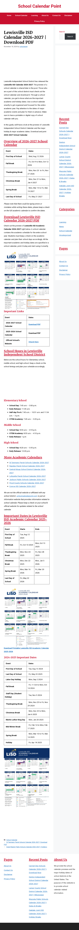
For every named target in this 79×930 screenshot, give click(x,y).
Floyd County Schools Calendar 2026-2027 (26, 483)
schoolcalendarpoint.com (26, 496)
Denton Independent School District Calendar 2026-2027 (38, 880)
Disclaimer (68, 15)
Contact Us (56, 15)
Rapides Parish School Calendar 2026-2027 (27, 466)
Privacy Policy (39, 21)
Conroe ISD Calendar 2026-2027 (22, 486)
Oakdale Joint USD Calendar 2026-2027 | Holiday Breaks (38, 913)
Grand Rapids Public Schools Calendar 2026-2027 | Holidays (26, 847)
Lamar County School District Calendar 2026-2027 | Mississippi (38, 891)
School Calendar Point (39, 6)
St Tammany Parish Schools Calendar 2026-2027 (29, 462)
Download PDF (35, 324)
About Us (45, 15)
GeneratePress (53, 926)
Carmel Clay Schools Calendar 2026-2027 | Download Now (38, 869)
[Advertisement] (27, 65)
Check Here (34, 342)
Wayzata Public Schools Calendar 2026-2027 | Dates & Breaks (38, 902)
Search (62, 31)
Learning (34, 15)
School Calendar (21, 15)
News (61, 226)
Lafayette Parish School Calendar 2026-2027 (27, 476)
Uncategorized (65, 235)
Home (9, 15)
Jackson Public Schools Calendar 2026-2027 (27, 479)
